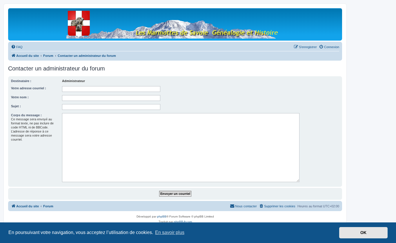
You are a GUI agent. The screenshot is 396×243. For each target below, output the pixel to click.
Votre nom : (20, 97)
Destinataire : (21, 81)
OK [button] (363, 232)
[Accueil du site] (175, 24)
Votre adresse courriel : (28, 88)
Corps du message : (26, 115)
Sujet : (16, 106)
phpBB (161, 216)
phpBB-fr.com (183, 221)
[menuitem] (17, 46)
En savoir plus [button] (169, 232)
